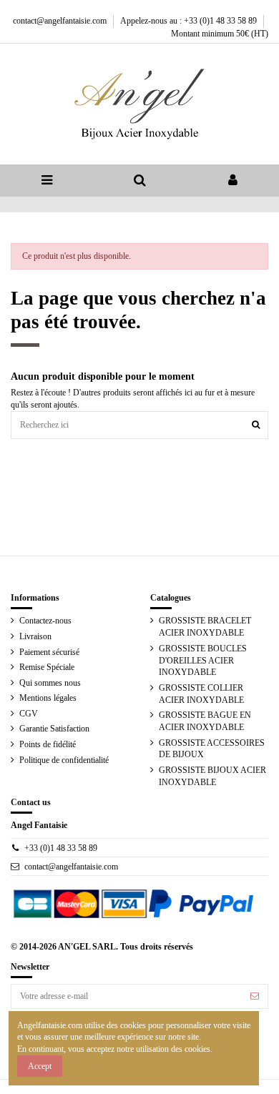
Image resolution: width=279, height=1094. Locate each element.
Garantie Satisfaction (54, 729)
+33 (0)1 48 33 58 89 (60, 848)
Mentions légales (48, 698)
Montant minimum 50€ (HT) (219, 34)
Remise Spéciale (46, 667)
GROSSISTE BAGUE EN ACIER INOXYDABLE (205, 721)
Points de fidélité (47, 744)
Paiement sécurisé (49, 652)
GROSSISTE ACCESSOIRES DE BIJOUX (212, 749)
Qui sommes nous (50, 683)
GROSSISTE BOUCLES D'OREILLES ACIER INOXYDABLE (203, 661)
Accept (40, 1066)
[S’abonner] (255, 996)
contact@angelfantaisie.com (61, 21)
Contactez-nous (45, 621)
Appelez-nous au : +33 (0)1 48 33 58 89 (189, 21)
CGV (28, 714)
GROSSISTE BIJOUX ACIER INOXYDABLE (212, 776)
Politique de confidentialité (64, 760)
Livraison (35, 636)
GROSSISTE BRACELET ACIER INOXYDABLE (205, 627)
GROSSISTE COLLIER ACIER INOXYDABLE (201, 694)
